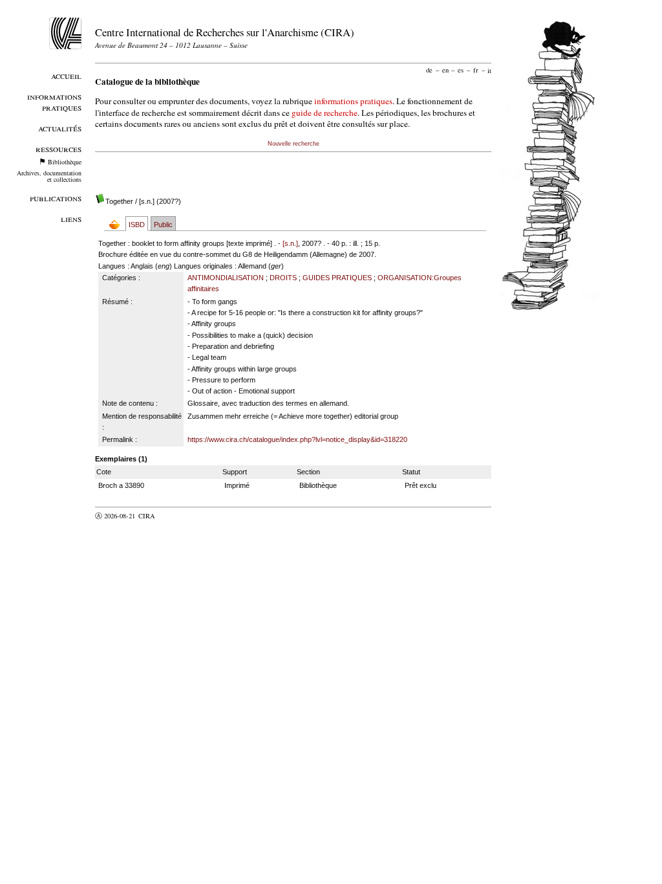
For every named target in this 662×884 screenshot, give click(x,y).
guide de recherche (325, 112)
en (445, 69)
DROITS (283, 278)
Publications (55, 198)
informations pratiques (353, 101)
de (429, 69)
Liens (71, 218)
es (461, 69)
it (489, 69)
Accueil (66, 75)
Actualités (59, 128)
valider (172, 515)
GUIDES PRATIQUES (337, 278)
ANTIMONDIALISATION (225, 278)
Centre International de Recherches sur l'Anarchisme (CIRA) (224, 32)
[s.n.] (290, 243)
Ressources (58, 148)
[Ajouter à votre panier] (117, 224)
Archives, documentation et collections (49, 176)
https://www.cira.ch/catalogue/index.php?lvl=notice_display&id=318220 (297, 439)
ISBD (137, 224)
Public (163, 224)
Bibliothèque (64, 161)
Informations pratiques (54, 101)
